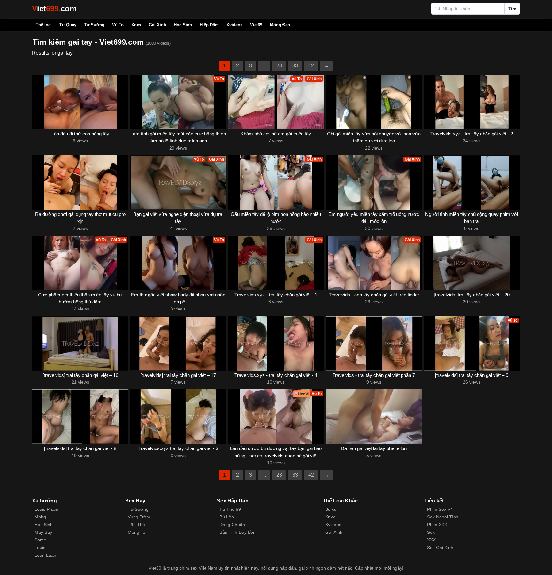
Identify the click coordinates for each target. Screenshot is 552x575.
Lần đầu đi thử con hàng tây (80, 133)
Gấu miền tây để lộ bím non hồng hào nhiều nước (276, 217)
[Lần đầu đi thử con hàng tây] (80, 102)
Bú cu (331, 509)
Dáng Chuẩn (232, 524)
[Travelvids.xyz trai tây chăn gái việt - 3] (178, 416)
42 (311, 65)
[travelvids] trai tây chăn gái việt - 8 (80, 448)
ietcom (54, 8)
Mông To (136, 532)
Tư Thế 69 (230, 509)
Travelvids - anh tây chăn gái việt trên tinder (374, 294)
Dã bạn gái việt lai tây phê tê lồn (374, 448)
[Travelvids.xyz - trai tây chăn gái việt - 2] (472, 102)
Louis (39, 547)
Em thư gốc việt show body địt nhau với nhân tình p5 (178, 298)
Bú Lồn (226, 516)
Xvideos (234, 24)
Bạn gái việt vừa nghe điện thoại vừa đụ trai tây (178, 217)
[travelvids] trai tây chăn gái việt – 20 (472, 294)
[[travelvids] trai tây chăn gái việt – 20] (472, 263)
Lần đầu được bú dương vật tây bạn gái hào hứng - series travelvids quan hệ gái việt (276, 452)
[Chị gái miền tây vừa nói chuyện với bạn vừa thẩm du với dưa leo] (374, 102)
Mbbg (40, 516)
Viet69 (256, 24)
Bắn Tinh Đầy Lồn (237, 532)
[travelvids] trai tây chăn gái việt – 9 (471, 375)
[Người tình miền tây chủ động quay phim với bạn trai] (472, 182)
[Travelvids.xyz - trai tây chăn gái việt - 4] (276, 343)
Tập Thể (136, 524)
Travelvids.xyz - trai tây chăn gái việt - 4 (275, 375)
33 (295, 65)
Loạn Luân (45, 555)
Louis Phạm (46, 509)
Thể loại (44, 24)
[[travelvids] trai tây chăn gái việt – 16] (80, 343)
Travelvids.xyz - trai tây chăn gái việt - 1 (275, 294)
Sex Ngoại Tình (442, 516)
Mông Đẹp (280, 24)
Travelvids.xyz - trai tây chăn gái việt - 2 (471, 133)
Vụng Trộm (139, 516)
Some (40, 539)
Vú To (118, 24)
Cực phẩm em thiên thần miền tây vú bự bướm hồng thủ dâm (80, 298)
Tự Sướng (94, 24)
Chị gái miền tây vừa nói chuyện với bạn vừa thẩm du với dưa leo (374, 137)
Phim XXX (437, 524)
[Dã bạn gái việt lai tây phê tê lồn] (374, 416)
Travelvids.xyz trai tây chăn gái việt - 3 (178, 448)
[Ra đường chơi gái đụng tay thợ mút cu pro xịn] (80, 182)
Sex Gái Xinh (440, 547)
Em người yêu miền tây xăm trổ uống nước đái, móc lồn (373, 217)
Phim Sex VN (440, 509)
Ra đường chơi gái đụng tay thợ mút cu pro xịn (80, 217)
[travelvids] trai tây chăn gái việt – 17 (178, 375)
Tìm (512, 8)
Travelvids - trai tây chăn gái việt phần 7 (374, 375)
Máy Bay (43, 532)
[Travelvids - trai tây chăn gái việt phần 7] (374, 343)
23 (279, 65)
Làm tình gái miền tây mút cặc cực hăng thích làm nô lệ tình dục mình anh (178, 137)
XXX (431, 539)
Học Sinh (183, 24)
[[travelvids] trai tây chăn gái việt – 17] (178, 343)
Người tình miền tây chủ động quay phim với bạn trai (471, 217)
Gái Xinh (157, 24)
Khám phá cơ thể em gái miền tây (276, 133)
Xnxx (136, 24)
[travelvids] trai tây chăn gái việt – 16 (80, 375)
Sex (431, 532)
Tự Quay (67, 24)
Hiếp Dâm (209, 24)
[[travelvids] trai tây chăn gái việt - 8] (80, 416)
